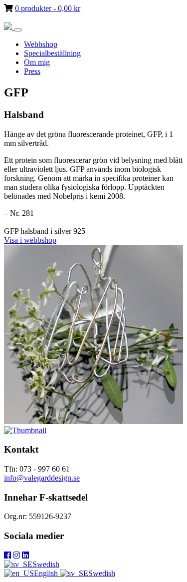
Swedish (45, 564)
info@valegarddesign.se (42, 478)
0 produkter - (47, 8)
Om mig (37, 62)
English (47, 573)
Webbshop (40, 44)
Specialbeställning (52, 53)
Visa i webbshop (30, 240)
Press (32, 71)
